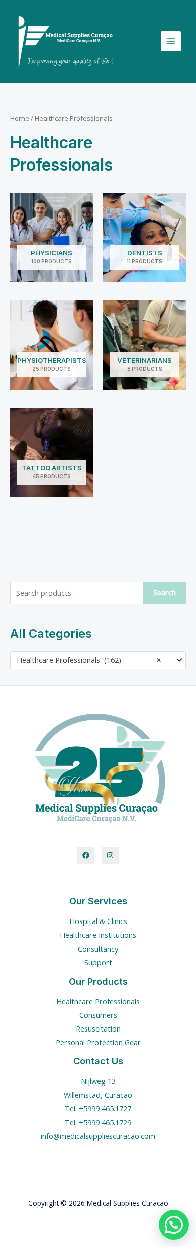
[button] (174, 1225)
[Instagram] (110, 855)
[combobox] (98, 660)
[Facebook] (85, 855)
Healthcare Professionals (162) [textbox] (89, 660)
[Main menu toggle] (171, 41)
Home (19, 118)
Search (164, 592)
